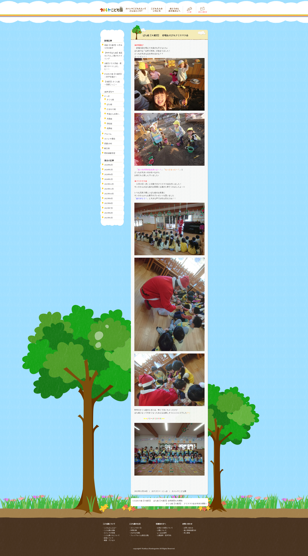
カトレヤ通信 (109, 139)
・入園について (161, 530)
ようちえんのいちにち (156, 9)
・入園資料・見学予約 (163, 535)
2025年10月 (109, 194)
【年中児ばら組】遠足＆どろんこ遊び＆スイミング (113, 56)
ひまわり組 (111, 109)
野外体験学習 (109, 153)
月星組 (109, 119)
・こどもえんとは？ (109, 528)
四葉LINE (108, 144)
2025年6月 (108, 213)
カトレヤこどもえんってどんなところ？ (136, 9)
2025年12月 (109, 184)
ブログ (189, 9)
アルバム (108, 134)
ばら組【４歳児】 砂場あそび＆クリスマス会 (165, 35)
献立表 (107, 148)
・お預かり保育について (164, 528)
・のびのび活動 (134, 533)
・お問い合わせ (187, 528)
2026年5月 (108, 170)
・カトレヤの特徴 (108, 533)
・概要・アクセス (108, 540)
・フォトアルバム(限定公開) (139, 535)
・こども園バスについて (111, 535)
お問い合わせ (202, 9)
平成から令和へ (113, 114)
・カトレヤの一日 (135, 528)
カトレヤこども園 (112, 9)
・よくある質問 (161, 533)
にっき (165, 491)
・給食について (107, 538)
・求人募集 (186, 533)
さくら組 (110, 100)
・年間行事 (133, 530)
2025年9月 (108, 198)
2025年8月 (108, 203)
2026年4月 (108, 174)
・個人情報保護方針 (189, 530)
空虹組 (109, 124)
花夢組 (109, 128)
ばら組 (109, 104)
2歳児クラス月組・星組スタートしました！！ (113, 66)
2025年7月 (108, 208)
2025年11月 (109, 189)
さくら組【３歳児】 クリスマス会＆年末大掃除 (185, 504)
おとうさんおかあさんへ (174, 9)
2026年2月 (108, 179)
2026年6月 (108, 165)
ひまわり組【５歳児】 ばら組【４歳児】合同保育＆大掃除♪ (158, 501)
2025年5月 (108, 218)
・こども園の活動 (108, 530)
